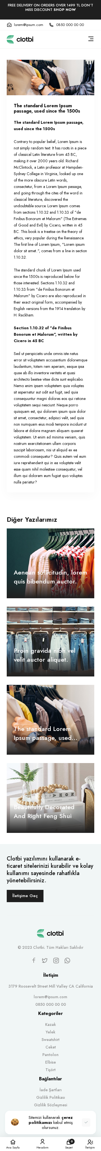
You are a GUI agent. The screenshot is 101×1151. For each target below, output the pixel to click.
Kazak (50, 1024)
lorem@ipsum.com (28, 25)
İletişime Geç (25, 896)
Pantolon (50, 1054)
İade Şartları (51, 1090)
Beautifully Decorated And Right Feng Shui (44, 811)
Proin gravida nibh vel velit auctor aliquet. (44, 655)
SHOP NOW (65, 9)
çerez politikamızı (51, 1120)
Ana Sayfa (13, 1147)
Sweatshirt (50, 1039)
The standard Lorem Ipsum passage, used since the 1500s (43, 733)
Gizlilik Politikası (50, 1097)
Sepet (69, 1144)
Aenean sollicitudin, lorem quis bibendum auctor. (50, 577)
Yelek (50, 1032)
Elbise (50, 1062)
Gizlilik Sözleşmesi (50, 1105)
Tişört (50, 1070)
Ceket (50, 1047)
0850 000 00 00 (70, 25)
